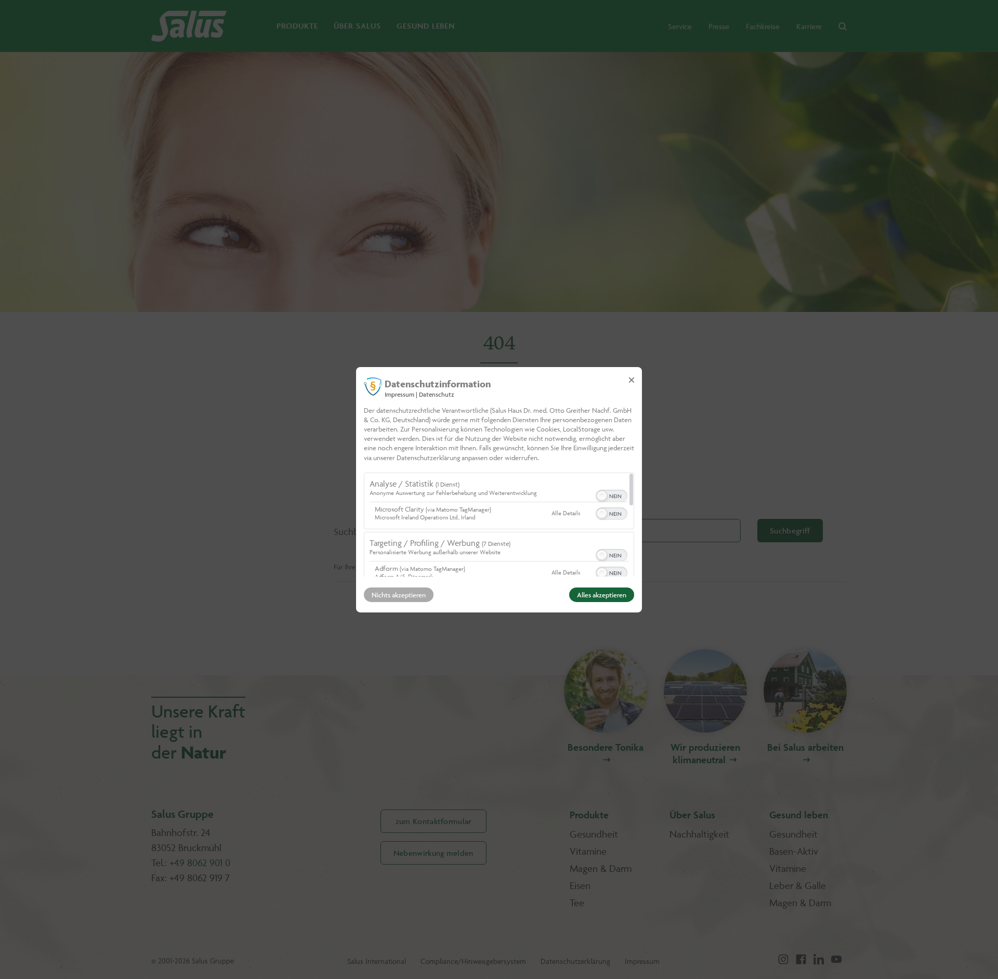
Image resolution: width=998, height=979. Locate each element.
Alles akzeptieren (601, 595)
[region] (499, 525)
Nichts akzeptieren (399, 595)
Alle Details (565, 513)
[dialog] (499, 489)
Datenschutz (436, 394)
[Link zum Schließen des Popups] (631, 379)
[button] (602, 496)
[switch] (611, 495)
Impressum (399, 394)
